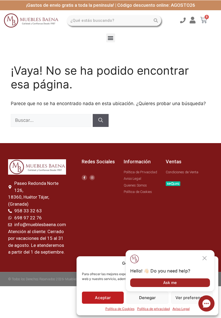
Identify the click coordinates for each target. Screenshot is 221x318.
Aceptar (103, 297)
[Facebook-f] (84, 177)
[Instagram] (92, 177)
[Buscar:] (52, 120)
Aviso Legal (181, 309)
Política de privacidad (153, 309)
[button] (110, 37)
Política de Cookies (119, 309)
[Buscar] (155, 20)
